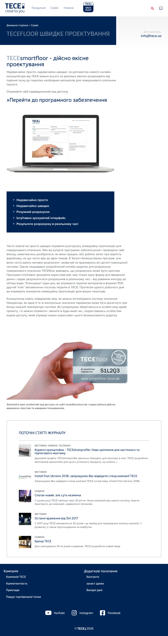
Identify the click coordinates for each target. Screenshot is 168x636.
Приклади (12, 590)
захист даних (95, 584)
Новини (69, 8)
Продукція (38, 8)
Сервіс (54, 8)
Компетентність (16, 584)
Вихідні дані (94, 590)
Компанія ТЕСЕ (16, 577)
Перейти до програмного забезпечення (58, 99)
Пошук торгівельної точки (23, 597)
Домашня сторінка (17, 25)
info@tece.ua (151, 35)
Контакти (92, 577)
